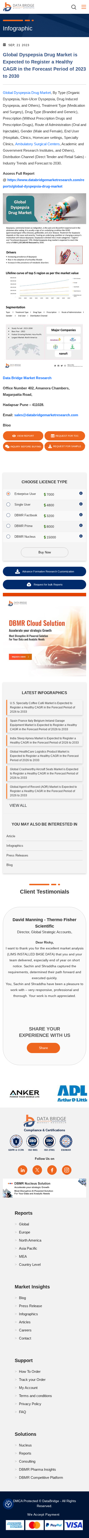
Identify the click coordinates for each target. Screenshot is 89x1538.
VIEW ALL (18, 805)
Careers (25, 1330)
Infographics (14, 845)
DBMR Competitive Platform (41, 1477)
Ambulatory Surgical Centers (37, 144)
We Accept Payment (44, 1514)
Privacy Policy (30, 1404)
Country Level (30, 1264)
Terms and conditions (35, 1396)
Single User (22, 504)
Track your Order (32, 1380)
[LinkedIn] (22, 1170)
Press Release (30, 1306)
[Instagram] (66, 1170)
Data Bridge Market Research (27, 378)
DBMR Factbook (25, 515)
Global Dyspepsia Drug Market (27, 93)
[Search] (75, 7)
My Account (28, 1388)
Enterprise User (25, 494)
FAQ (22, 1412)
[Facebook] (52, 1170)
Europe (24, 1232)
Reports (25, 1453)
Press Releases (17, 855)
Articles (25, 1322)
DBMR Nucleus (25, 536)
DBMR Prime (23, 526)
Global (24, 1224)
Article (10, 836)
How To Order (30, 1371)
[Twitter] (37, 1170)
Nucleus (25, 1445)
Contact (25, 1338)
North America (30, 1240)
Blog (9, 865)
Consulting (27, 1461)
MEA (23, 1256)
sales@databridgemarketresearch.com (46, 415)
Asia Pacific (28, 1248)
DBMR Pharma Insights (37, 1469)
